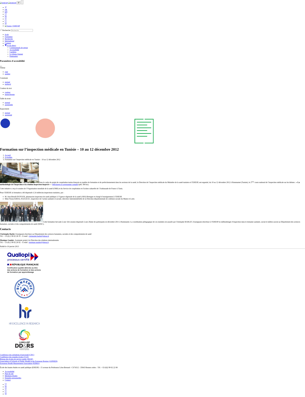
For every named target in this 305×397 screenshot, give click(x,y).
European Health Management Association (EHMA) (20, 363)
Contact (8, 380)
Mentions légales (11, 376)
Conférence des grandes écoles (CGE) (14, 357)
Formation (9, 37)
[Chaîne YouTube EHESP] (6, 21)
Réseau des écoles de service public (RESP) (16, 359)
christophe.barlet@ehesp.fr (39, 236)
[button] (6, 7)
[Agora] (12, 26)
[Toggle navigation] (22, 2)
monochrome (10, 94)
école (7, 35)
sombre (7, 74)
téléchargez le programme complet (65, 184)
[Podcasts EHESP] (6, 24)
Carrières (13, 52)
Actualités (8, 157)
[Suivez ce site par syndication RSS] (6, 14)
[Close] (1, 66)
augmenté (8, 115)
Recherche (6, 30)
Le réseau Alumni (16, 54)
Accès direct (11, 46)
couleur (7, 92)
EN (6, 12)
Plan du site (9, 374)
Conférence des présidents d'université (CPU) (17, 355)
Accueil (8, 155)
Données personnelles (13, 378)
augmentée (9, 105)
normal (7, 82)
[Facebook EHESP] (6, 19)
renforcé (8, 84)
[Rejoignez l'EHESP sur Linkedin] (6, 17)
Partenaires (14, 56)
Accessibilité (14, 50)
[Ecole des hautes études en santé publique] (8, 3)
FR (6, 10)
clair (6, 72)
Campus (8, 43)
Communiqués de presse (19, 48)
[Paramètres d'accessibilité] (18, 2)
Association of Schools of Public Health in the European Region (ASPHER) (29, 361)
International (9, 41)
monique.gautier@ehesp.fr (39, 242)
